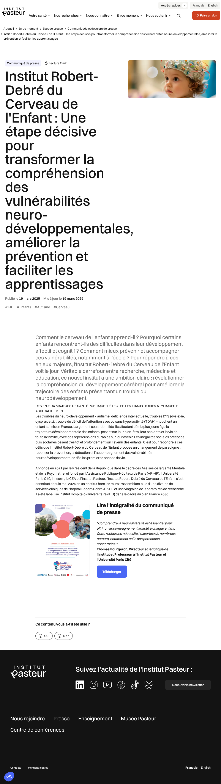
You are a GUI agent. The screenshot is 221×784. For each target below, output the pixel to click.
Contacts (15, 767)
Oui (46, 636)
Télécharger (111, 571)
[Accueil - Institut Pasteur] (13, 11)
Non (66, 636)
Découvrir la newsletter (188, 685)
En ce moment (128, 15)
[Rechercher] (179, 16)
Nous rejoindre (27, 718)
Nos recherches (66, 15)
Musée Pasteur (138, 718)
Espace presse (53, 29)
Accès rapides (171, 5)
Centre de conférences (37, 729)
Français (198, 5)
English (213, 5)
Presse (62, 718)
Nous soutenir (156, 15)
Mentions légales (38, 767)
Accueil (8, 29)
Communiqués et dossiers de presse (92, 29)
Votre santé (38, 15)
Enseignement (95, 718)
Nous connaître (97, 15)
